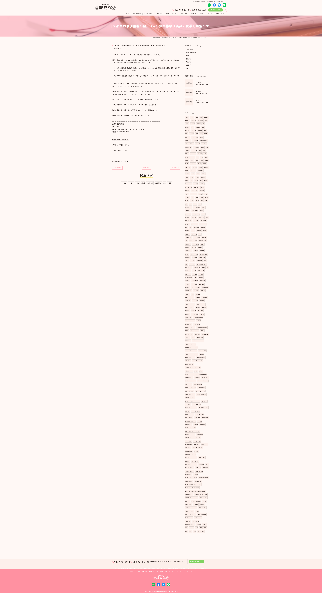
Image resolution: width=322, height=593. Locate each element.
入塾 (193, 294)
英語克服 (201, 277)
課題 (201, 180)
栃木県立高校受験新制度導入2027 (193, 484)
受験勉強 (195, 257)
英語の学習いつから (190, 524)
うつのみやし (194, 194)
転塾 (186, 264)
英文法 (186, 260)
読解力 (201, 371)
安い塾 (193, 337)
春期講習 (187, 294)
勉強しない (196, 187)
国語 (201, 117)
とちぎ (195, 204)
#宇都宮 (124, 183)
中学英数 (199, 321)
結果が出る (201, 217)
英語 (127, 161)
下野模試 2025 (188, 371)
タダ (200, 234)
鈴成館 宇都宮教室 (117, 161)
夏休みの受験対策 (189, 391)
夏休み (200, 167)
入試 (207, 147)
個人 (205, 154)
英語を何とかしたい (190, 434)
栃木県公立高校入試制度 (191, 477)
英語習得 (196, 424)
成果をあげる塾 (188, 334)
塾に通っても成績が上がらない (192, 401)
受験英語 (203, 227)
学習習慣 (200, 247)
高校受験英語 (197, 324)
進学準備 (196, 474)
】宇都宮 (204, 144)
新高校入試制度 (188, 481)
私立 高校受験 (188, 187)
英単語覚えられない (190, 327)
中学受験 (188, 59)
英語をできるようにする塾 (201, 494)
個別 (186, 134)
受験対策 (194, 120)
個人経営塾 (203, 220)
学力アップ (187, 270)
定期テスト (187, 140)
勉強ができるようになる (191, 457)
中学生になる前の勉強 (190, 387)
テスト (197, 177)
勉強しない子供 (202, 351)
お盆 (186, 240)
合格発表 (187, 461)
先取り (201, 210)
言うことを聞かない (201, 264)
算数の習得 (205, 467)
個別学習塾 (199, 260)
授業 (201, 528)
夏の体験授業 (205, 417)
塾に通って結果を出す (190, 381)
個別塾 (204, 230)
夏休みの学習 (188, 424)
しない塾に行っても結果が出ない (193, 367)
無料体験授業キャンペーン (191, 347)
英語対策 (194, 310)
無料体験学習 (200, 434)
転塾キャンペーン (189, 307)
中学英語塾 (204, 297)
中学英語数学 (188, 474)
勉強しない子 (201, 270)
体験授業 (195, 167)
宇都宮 (192, 117)
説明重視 (198, 127)
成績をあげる (202, 457)
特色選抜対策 (188, 504)
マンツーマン (201, 531)
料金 (193, 127)
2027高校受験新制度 (203, 477)
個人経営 (200, 154)
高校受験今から (188, 494)
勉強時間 (202, 250)
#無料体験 (150, 183)
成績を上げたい (195, 461)
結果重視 (187, 127)
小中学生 (196, 451)
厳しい (203, 214)
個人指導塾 (196, 291)
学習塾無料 (196, 147)
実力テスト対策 (202, 240)
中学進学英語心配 (201, 357)
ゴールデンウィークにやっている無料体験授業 (196, 374)
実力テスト (193, 154)
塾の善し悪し (205, 377)
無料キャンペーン (196, 287)
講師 (186, 528)
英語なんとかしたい (190, 321)
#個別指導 (158, 183)
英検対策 (199, 524)
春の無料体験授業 (189, 471)
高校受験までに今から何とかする (193, 437)
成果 (206, 200)
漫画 (205, 130)
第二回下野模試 (197, 441)
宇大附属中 (195, 140)
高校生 (204, 164)
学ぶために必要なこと (203, 381)
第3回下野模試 (188, 444)
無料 (197, 134)
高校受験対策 (205, 287)
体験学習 (187, 501)
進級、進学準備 (199, 471)
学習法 (193, 174)
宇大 (204, 150)
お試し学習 (187, 274)
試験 (191, 227)
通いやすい (196, 220)
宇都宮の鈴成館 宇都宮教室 (120, 140)
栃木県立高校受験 (189, 364)
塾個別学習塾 (195, 137)
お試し (203, 207)
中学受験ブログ (203, 140)
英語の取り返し (203, 498)
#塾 (164, 183)
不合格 (201, 197)
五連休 (186, 177)
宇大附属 (196, 184)
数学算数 (187, 174)
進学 (191, 204)
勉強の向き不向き (189, 467)
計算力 (197, 511)
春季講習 (202, 300)
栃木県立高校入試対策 (190, 421)
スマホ (202, 187)
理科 (186, 531)
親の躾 (194, 270)
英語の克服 (187, 521)
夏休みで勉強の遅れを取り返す (192, 431)
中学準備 (187, 280)
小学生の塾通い (201, 387)
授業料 (186, 331)
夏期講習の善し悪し (190, 394)
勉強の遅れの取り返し (198, 361)
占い (207, 464)
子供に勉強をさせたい (190, 454)
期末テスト (200, 170)
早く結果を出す (188, 518)
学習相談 (194, 247)
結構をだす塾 (202, 257)
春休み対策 (202, 280)
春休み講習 (200, 310)
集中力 (186, 254)
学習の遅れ (187, 361)
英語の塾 (198, 297)
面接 (193, 197)
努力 (207, 217)
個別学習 (193, 260)
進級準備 (187, 314)
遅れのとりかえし (189, 414)
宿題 (202, 157)
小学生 (204, 524)
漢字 (203, 127)
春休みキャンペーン (190, 304)
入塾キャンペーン (201, 304)
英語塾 (205, 180)
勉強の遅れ (187, 257)
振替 (186, 227)
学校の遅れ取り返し (190, 357)
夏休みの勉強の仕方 (200, 391)
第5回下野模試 (188, 451)
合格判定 (187, 210)
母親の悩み (201, 464)
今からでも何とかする (190, 514)
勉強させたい (188, 267)
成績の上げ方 (204, 444)
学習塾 (186, 117)
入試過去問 (187, 300)
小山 (201, 134)
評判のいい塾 (188, 317)
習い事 (199, 164)
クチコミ (187, 337)
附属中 (186, 154)
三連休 (198, 174)
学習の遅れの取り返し (198, 447)
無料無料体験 (188, 147)
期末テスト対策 (193, 240)
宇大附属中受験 (188, 277)
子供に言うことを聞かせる (191, 354)
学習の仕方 (198, 467)
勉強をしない (195, 190)
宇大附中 (187, 197)
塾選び (192, 200)
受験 (200, 150)
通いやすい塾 (200, 337)
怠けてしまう (188, 384)
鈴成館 (203, 174)
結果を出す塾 (197, 267)
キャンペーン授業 (200, 414)
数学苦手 (187, 224)
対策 (195, 531)
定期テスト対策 (194, 254)
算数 (191, 531)
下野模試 (187, 150)
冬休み (186, 194)
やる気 (205, 194)
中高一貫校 (194, 284)
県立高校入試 (205, 334)
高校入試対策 (197, 237)
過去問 (206, 157)
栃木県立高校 (188, 184)
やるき (197, 200)
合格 (197, 197)
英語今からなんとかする (198, 341)
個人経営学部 (197, 207)
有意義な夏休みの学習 (190, 427)
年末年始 (202, 190)
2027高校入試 (198, 481)
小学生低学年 (188, 250)
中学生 (124, 161)
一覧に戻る (146, 167)
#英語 (137, 183)
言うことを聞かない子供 (191, 351)
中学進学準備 (195, 314)
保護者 (203, 267)
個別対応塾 (187, 341)
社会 (206, 120)
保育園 (186, 164)
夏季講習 (206, 167)
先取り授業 (187, 167)
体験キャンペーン (195, 331)
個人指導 (204, 237)
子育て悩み (192, 264)
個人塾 (200, 194)
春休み (202, 147)
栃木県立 (187, 230)
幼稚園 (206, 160)
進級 (186, 204)
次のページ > (175, 167)
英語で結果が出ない (198, 317)
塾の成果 (187, 284)
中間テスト (193, 170)
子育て (201, 160)
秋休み (192, 177)
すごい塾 (202, 314)
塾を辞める (204, 401)
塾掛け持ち (196, 227)
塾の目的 (198, 294)
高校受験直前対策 (196, 411)
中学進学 (187, 287)
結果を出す (194, 217)
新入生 (186, 200)
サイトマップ (188, 571)
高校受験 (188, 62)
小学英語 (202, 184)
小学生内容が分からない (191, 508)
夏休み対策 (202, 424)
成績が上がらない (189, 297)
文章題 (195, 371)
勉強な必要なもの (197, 404)
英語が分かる (195, 224)
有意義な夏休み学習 (201, 394)
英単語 (186, 180)
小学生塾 (200, 421)
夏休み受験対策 (188, 417)
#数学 (169, 183)
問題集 (186, 170)
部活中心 (203, 291)
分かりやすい (203, 224)
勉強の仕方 (196, 444)
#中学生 (131, 183)
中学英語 (196, 250)
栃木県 (201, 137)
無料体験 (194, 130)
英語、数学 (187, 447)
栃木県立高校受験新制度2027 (192, 488)
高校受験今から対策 (190, 397)
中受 (196, 277)
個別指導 (188, 65)
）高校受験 (187, 244)
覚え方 (196, 180)
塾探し (202, 331)
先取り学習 (187, 214)
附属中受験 (201, 284)
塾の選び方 (197, 377)
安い (200, 204)
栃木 (197, 160)
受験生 (186, 160)
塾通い (202, 244)
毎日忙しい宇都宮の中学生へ (121, 145)
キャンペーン (188, 207)
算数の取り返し (202, 508)
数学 (205, 528)
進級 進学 (196, 504)
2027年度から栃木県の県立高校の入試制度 (195, 491)
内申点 (204, 501)
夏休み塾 (187, 411)
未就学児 (187, 137)
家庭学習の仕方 (188, 377)
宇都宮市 (199, 124)
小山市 (205, 134)
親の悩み (202, 354)
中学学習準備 (195, 280)
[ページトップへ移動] (208, 561)
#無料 (143, 183)
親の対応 (187, 190)
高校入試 (198, 144)
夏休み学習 (197, 417)
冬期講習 (192, 134)
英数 (205, 260)
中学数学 (198, 307)
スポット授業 (188, 441)
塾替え (206, 197)
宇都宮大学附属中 (189, 144)
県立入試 (187, 130)
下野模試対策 (188, 237)
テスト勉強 (187, 404)
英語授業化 (193, 164)
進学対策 (204, 307)
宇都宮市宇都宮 (196, 214)
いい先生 (201, 274)
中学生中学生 (195, 210)
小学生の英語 (196, 521)
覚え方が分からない (203, 407)
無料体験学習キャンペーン (191, 498)
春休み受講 (195, 300)
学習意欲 (187, 247)
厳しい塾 (187, 217)
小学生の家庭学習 (198, 384)
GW (197, 157)
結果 (202, 200)
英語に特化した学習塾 (190, 344)
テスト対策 (200, 120)
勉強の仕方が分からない (191, 407)
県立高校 (187, 234)
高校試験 (202, 504)
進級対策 (187, 310)
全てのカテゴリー (191, 50)
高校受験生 (197, 334)
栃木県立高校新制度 (196, 501)
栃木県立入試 (196, 244)
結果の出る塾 (188, 324)
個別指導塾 (194, 234)
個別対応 (203, 177)
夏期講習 (193, 124)
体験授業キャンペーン (202, 327)
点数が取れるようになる (191, 464)
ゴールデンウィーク (190, 157)
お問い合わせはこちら (215, 10)
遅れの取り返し (203, 254)
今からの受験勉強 (202, 514)
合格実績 (192, 528)
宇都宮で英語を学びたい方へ (121, 150)
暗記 (192, 180)
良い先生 (195, 274)
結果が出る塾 (188, 220)
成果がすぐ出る (198, 518)
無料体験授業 (188, 291)
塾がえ (193, 230)
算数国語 (199, 230)
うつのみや (194, 150)
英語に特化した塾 (189, 511)
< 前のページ (117, 167)
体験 (197, 528)
